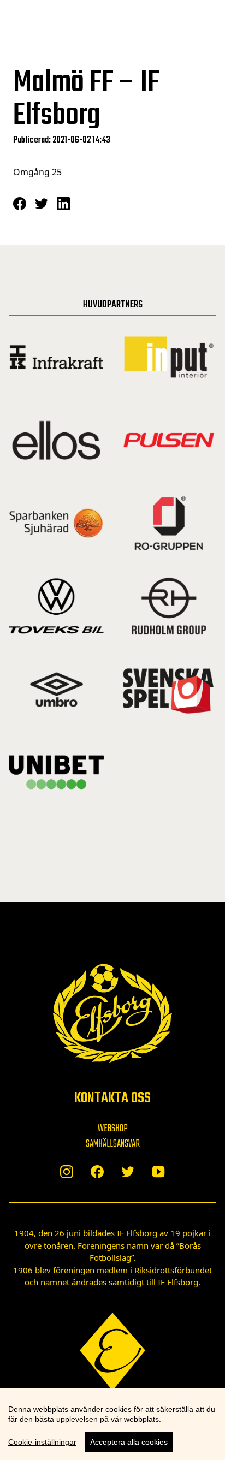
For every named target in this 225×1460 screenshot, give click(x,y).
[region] (112, 1424)
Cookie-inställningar (42, 1442)
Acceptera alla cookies (129, 1442)
